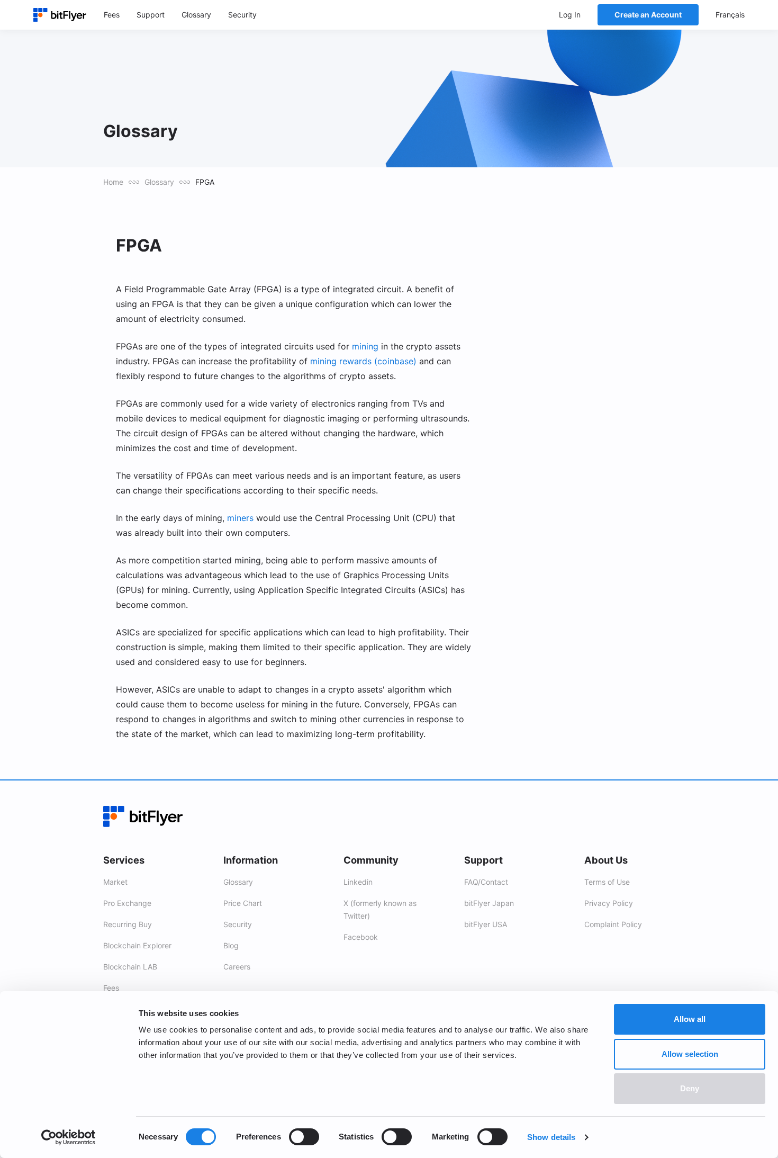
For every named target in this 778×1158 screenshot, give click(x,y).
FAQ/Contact (486, 881)
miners (240, 518)
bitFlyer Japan (489, 903)
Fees (111, 987)
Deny (689, 1088)
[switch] (304, 1136)
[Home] (59, 15)
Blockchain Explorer (137, 945)
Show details (551, 1137)
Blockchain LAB (130, 966)
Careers (236, 966)
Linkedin (358, 881)
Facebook (360, 936)
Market (115, 881)
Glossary (159, 181)
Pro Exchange (127, 903)
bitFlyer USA (485, 924)
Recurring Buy (127, 924)
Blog (231, 945)
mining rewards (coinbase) (363, 361)
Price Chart (242, 903)
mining (365, 346)
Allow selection (690, 1053)
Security (237, 924)
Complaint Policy (613, 924)
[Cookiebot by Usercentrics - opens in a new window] (68, 1137)
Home (113, 181)
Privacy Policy (608, 903)
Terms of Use (607, 881)
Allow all (689, 1019)
